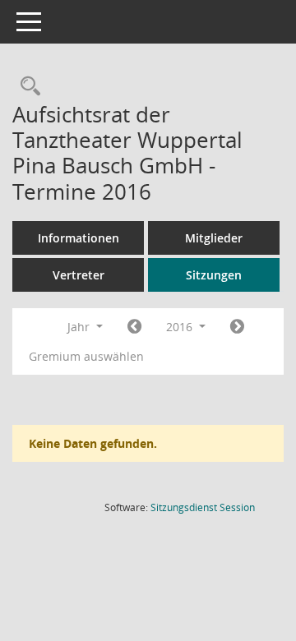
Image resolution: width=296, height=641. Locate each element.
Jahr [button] (80, 326)
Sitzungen (214, 275)
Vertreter (78, 275)
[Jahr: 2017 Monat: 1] (237, 327)
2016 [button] (181, 326)
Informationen (78, 238)
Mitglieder (214, 238)
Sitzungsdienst (202, 507)
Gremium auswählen (86, 356)
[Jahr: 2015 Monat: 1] (134, 327)
